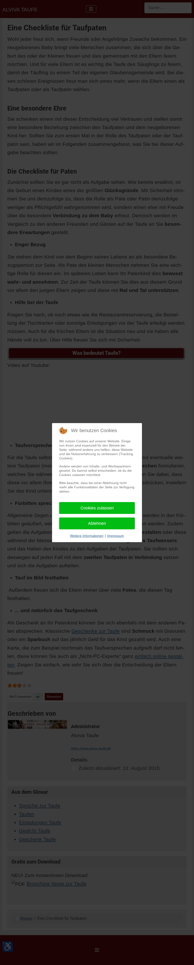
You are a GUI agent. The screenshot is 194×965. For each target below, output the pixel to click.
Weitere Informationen (86, 536)
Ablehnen (97, 523)
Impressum (115, 536)
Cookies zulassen (97, 508)
